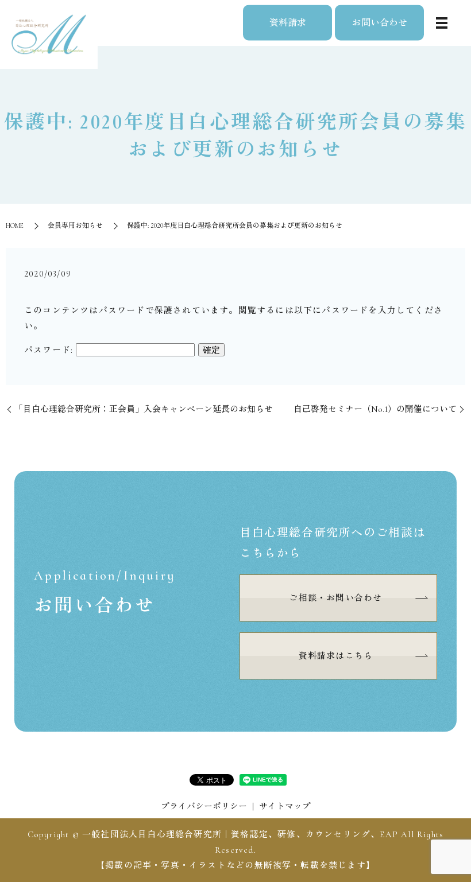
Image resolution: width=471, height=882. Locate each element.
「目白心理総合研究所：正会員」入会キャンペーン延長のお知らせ (143, 409)
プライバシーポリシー (204, 806)
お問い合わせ (379, 22)
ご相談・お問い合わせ (335, 598)
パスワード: (50, 350)
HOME (15, 226)
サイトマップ (285, 806)
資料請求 (287, 22)
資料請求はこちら (336, 656)
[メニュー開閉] (441, 23)
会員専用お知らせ (75, 226)
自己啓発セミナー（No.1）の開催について (375, 409)
